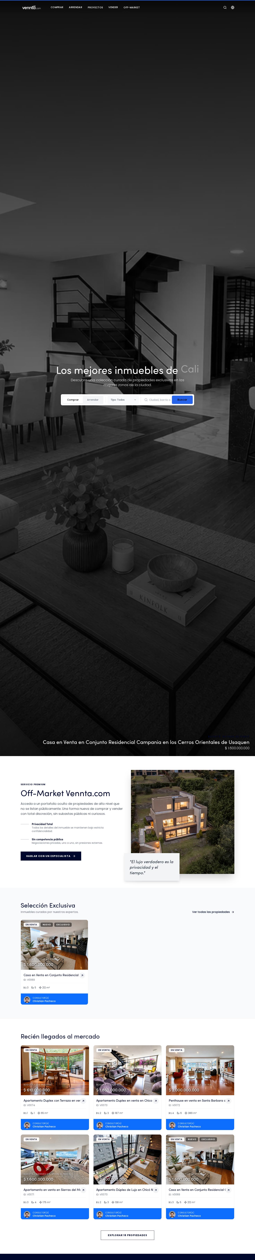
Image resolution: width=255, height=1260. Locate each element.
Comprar (73, 400)
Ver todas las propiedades (211, 912)
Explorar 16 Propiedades (127, 1235)
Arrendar (93, 400)
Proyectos (95, 7)
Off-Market (132, 7)
